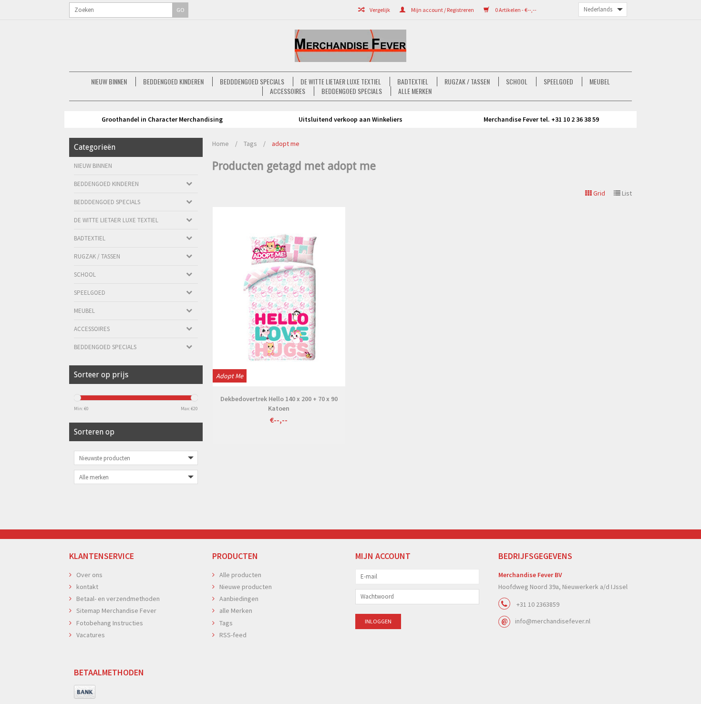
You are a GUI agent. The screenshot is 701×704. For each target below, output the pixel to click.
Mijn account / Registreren (442, 9)
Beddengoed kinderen (173, 81)
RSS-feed (233, 635)
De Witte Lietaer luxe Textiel (340, 81)
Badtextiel (412, 81)
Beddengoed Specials (351, 91)
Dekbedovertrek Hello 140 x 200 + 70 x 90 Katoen (279, 403)
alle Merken (415, 91)
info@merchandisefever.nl (552, 621)
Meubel (599, 81)
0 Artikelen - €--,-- (515, 9)
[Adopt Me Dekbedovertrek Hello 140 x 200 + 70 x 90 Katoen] (279, 296)
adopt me (285, 143)
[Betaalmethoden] (84, 692)
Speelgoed (558, 81)
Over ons (89, 574)
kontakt (87, 586)
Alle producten (240, 574)
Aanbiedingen (238, 598)
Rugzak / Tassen (467, 81)
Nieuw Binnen (109, 81)
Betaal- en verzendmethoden (118, 598)
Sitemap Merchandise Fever (116, 610)
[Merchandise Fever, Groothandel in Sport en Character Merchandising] (350, 46)
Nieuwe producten (245, 586)
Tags (250, 143)
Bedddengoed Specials (252, 81)
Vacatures (90, 635)
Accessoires (287, 91)
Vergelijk (379, 9)
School (516, 81)
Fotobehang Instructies (109, 623)
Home (220, 143)
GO (180, 9)
